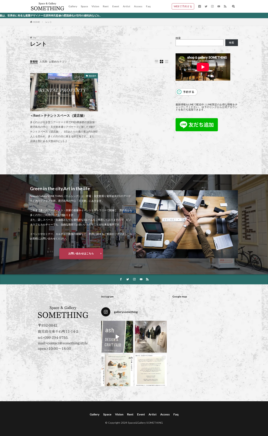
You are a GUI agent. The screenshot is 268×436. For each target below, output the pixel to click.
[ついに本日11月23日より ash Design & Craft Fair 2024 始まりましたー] (117, 337)
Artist (126, 6)
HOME (36, 22)
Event (115, 6)
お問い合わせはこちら (81, 253)
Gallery (72, 6)
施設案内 (92, 76)
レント (48, 22)
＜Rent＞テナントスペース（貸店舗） (58, 115)
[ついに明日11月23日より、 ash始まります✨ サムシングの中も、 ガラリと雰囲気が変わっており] (151, 337)
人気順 (43, 61)
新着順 (34, 61)
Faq (148, 6)
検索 (178, 38)
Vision (95, 6)
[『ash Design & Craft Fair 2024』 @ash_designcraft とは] (151, 370)
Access (138, 6)
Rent (106, 6)
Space (84, 6)
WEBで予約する (183, 6)
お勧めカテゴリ (58, 61)
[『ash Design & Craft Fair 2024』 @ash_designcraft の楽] (117, 370)
